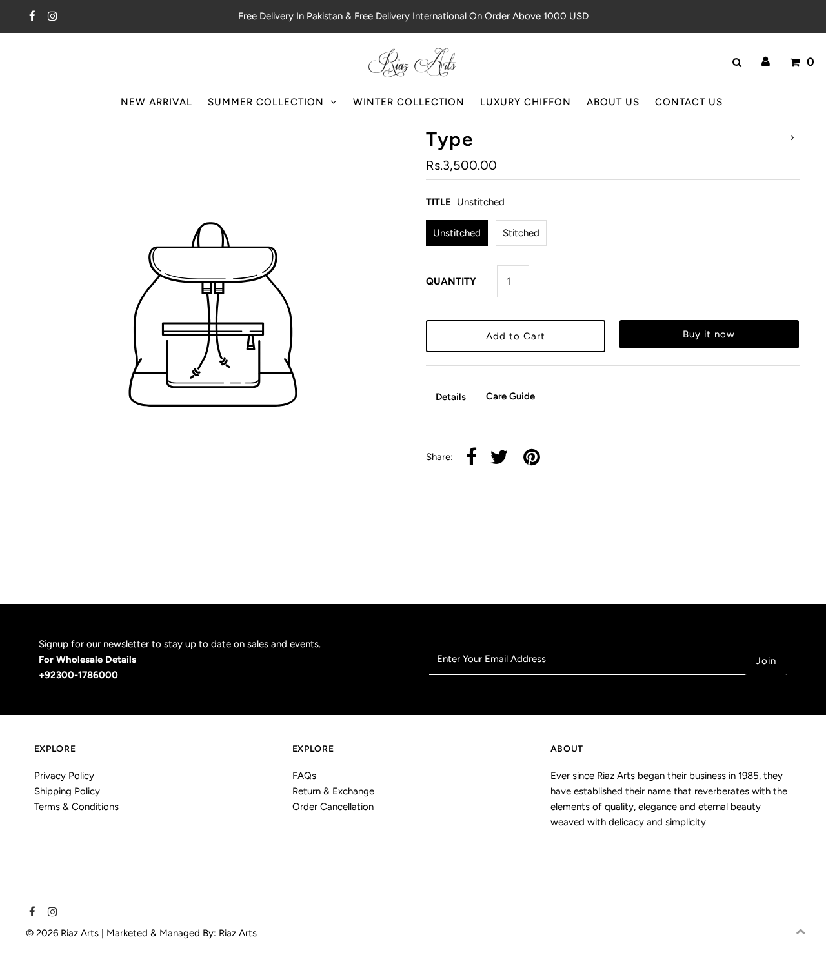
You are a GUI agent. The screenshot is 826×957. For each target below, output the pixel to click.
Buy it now (709, 334)
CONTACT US (689, 102)
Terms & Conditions (76, 806)
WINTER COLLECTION (409, 102)
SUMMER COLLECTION (266, 102)
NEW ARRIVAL (156, 102)
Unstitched (457, 233)
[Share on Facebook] (471, 457)
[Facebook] (30, 17)
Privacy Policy (64, 775)
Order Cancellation (333, 806)
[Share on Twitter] (499, 457)
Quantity (451, 281)
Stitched (521, 233)
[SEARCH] (734, 62)
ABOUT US (613, 102)
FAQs (304, 775)
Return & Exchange (333, 791)
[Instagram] (51, 17)
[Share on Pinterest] (531, 457)
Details (451, 397)
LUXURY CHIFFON (525, 102)
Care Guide (510, 396)
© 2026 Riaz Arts (63, 933)
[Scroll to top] (800, 931)
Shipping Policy (67, 791)
